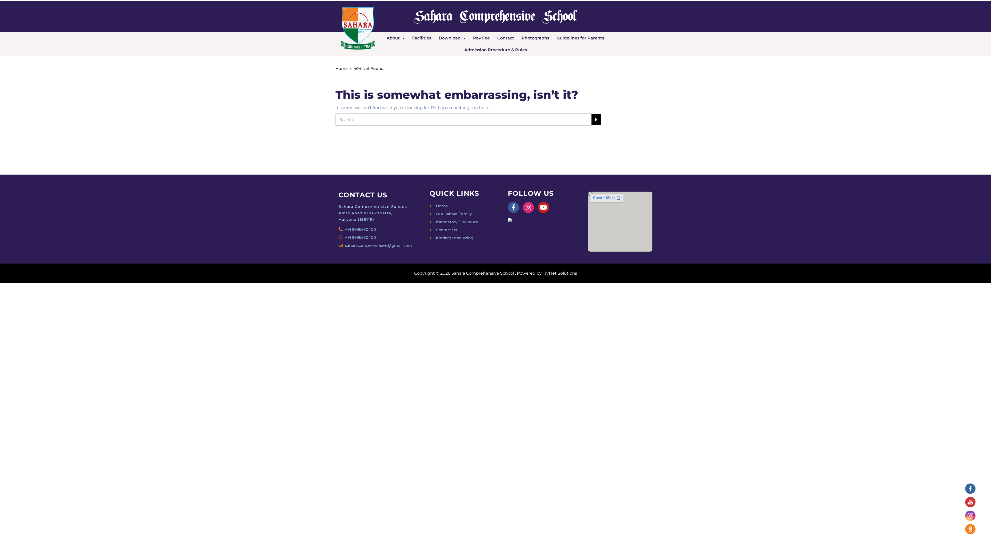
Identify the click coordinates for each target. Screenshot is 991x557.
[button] (395, 38)
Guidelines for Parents (580, 38)
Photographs (535, 38)
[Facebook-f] (513, 207)
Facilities (421, 38)
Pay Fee (481, 38)
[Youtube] (543, 207)
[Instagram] (528, 207)
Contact (505, 38)
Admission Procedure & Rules (495, 49)
